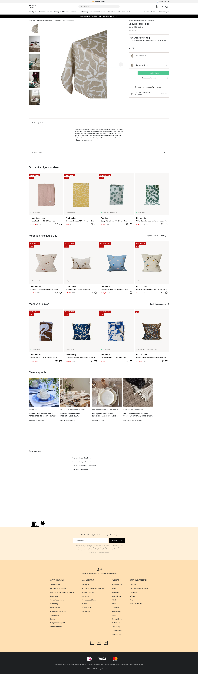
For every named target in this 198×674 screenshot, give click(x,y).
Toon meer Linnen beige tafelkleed (84, 466)
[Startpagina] (33, 6)
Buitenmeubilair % (123, 12)
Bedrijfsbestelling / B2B (58, 623)
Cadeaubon (86, 611)
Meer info (164, 93)
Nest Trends (116, 623)
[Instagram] (99, 642)
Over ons (133, 585)
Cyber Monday (117, 630)
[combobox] (163, 1)
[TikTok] (105, 642)
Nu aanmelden (162, 40)
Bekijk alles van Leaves (158, 304)
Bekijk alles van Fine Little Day (156, 236)
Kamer (114, 615)
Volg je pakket (55, 607)
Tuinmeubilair (86, 607)
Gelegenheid (116, 611)
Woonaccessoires (45, 12)
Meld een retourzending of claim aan (62, 592)
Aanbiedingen (164, 12)
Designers (115, 592)
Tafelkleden (57, 20)
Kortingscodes (116, 634)
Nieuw (146, 12)
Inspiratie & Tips (117, 585)
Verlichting (84, 12)
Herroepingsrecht (56, 626)
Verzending (54, 604)
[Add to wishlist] (56, 224)
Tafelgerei (32, 12)
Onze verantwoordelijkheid (139, 588)
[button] (132, 30)
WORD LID (107, 1)
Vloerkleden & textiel (97, 12)
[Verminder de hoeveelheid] (130, 73)
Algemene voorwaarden (58, 611)
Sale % (114, 600)
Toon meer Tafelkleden (80, 470)
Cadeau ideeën (117, 619)
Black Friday (116, 626)
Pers (131, 600)
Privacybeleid (54, 615)
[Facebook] (92, 642)
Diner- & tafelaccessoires (44, 20)
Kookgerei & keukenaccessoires (65, 12)
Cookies (52, 619)
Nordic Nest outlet (136, 604)
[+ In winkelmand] (60, 224)
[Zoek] (81, 6)
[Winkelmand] (166, 6)
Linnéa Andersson (135, 20)
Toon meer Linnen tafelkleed (81, 458)
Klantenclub (54, 596)
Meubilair (111, 12)
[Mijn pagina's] (156, 6)
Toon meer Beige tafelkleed (81, 462)
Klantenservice (55, 585)
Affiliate (132, 596)
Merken (154, 12)
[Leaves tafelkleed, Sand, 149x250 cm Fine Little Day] (84, 64)
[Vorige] (47, 64)
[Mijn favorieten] (161, 6)
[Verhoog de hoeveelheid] (136, 73)
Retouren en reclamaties (58, 588)
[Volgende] (121, 64)
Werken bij (133, 592)
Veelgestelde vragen (57, 600)
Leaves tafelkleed (68, 20)
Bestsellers (115, 607)
